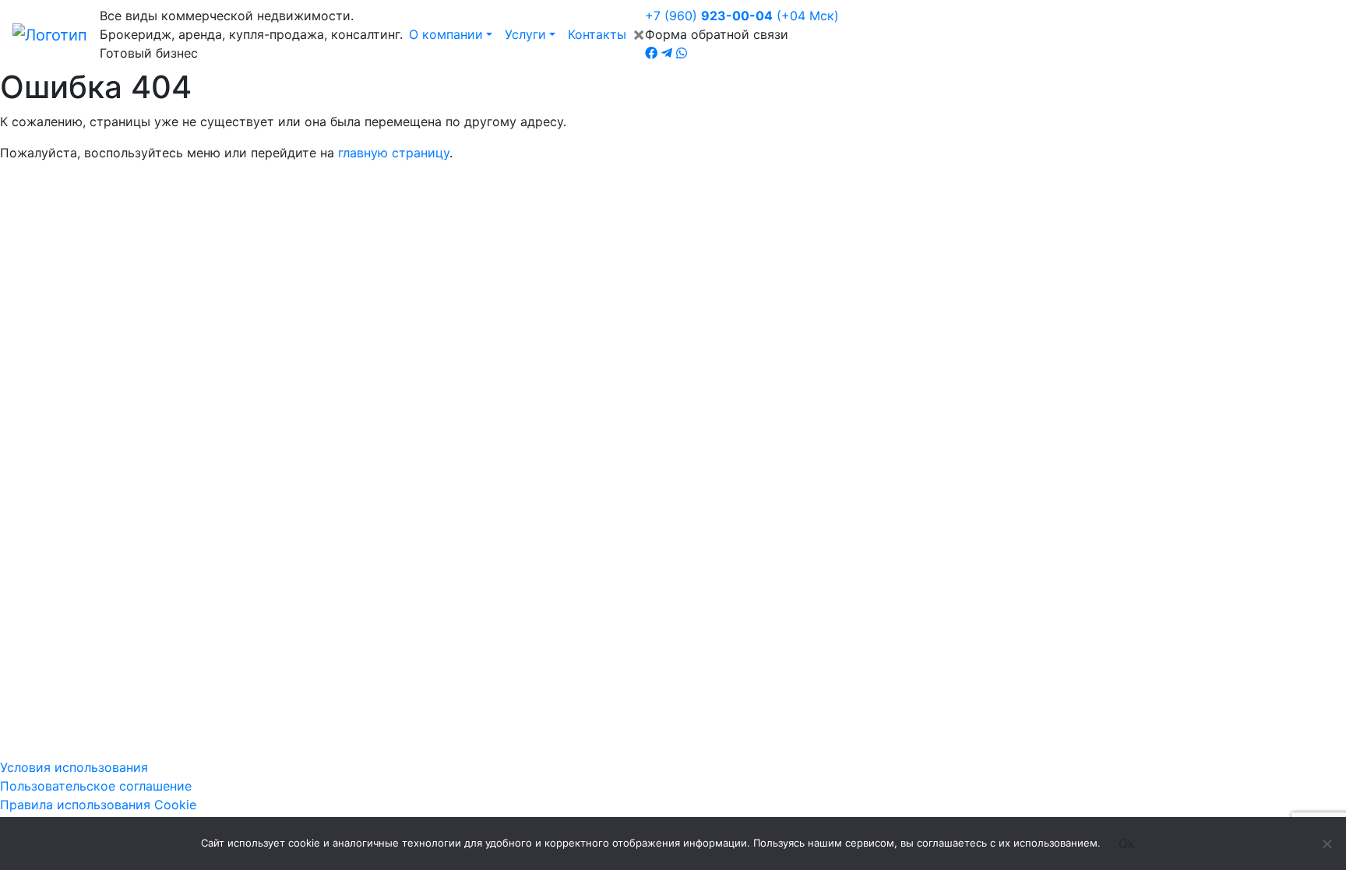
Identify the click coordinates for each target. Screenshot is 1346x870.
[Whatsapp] (681, 53)
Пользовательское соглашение (96, 786)
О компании (446, 34)
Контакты (597, 34)
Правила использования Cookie (98, 804)
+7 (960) (742, 15)
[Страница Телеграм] (666, 53)
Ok (1127, 843)
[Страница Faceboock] (651, 53)
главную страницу (393, 152)
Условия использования (74, 767)
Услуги (525, 34)
